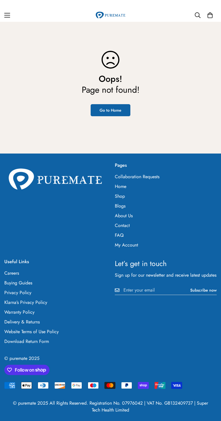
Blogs (120, 206)
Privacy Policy (17, 292)
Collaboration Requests (137, 176)
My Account (126, 245)
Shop (120, 196)
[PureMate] (110, 15)
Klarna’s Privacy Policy (25, 302)
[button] (210, 15)
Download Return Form (26, 341)
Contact (122, 225)
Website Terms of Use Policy (31, 331)
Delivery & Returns (22, 322)
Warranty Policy (19, 312)
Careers (11, 273)
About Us (124, 215)
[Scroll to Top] (209, 389)
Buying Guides (18, 283)
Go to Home (110, 110)
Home (120, 186)
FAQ (119, 235)
